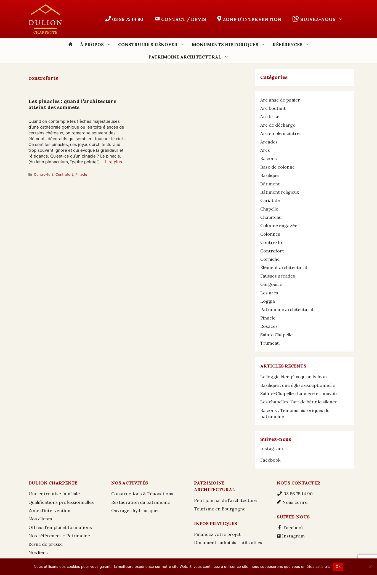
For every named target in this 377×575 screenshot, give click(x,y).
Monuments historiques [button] (225, 44)
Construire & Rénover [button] (147, 44)
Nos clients (40, 518)
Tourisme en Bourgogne (219, 509)
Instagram (271, 448)
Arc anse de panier (280, 100)
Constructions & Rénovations (142, 493)
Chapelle (269, 209)
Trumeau (270, 343)
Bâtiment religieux (279, 192)
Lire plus (113, 161)
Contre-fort (43, 174)
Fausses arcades (277, 276)
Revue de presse (45, 544)
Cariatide (270, 200)
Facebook (270, 460)
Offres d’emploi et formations (60, 527)
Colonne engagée (278, 225)
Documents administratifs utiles (228, 542)
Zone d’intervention (49, 510)
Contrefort (64, 174)
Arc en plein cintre (279, 133)
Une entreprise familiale (54, 493)
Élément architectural (283, 267)
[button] (318, 19)
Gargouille (271, 284)
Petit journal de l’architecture (225, 500)
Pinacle (81, 174)
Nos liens (38, 552)
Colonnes (270, 234)
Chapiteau (271, 217)
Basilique (269, 175)
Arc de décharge (277, 125)
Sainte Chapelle (276, 334)
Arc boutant (273, 108)
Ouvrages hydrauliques (135, 510)
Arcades (269, 142)
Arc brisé (269, 116)
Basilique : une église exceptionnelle (297, 385)
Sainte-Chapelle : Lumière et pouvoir (299, 393)
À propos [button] (92, 44)
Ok (338, 566)
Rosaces (269, 326)
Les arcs (269, 293)
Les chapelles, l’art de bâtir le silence (298, 401)
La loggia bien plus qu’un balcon (293, 376)
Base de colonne (277, 167)
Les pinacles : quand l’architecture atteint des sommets (72, 104)
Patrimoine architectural (286, 309)
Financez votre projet (217, 534)
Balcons (268, 158)
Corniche (270, 259)
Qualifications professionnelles (61, 502)
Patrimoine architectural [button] (184, 57)
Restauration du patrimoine (140, 502)
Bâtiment (270, 184)
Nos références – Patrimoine (59, 535)
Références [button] (287, 44)
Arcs (265, 150)
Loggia (267, 301)
